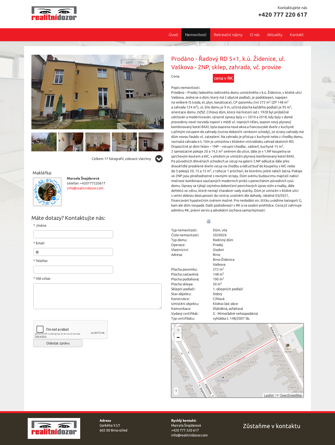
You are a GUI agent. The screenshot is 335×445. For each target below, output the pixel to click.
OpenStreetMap (291, 395)
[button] (178, 330)
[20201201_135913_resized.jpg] (44, 142)
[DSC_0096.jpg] (97, 142)
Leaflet (269, 395)
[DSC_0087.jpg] (124, 142)
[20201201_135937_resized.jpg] (97, 91)
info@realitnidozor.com (85, 188)
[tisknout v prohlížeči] (208, 221)
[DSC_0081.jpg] (70, 142)
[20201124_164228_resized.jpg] (151, 142)
